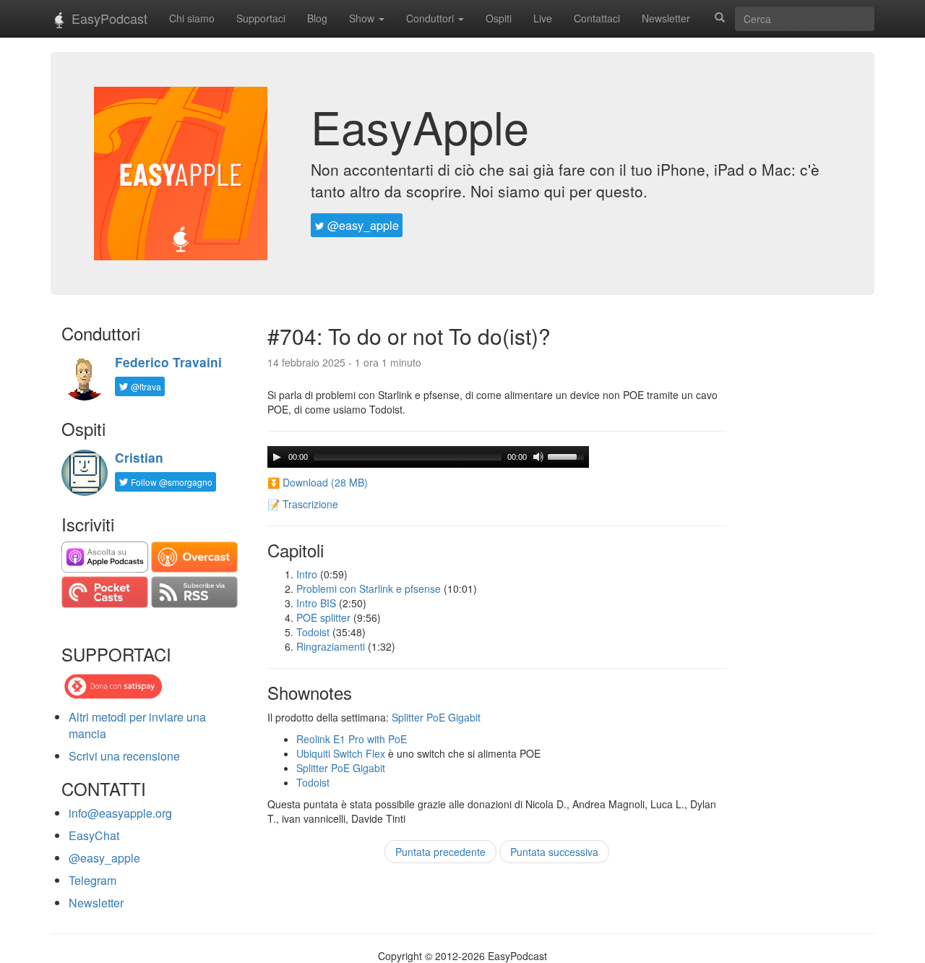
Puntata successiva (554, 851)
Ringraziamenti (330, 646)
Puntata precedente (440, 851)
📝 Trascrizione (302, 504)
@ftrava (145, 386)
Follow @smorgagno (170, 482)
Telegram (92, 880)
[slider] (568, 455)
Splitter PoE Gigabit (436, 717)
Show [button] (363, 18)
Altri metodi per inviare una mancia (137, 725)
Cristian (139, 457)
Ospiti (499, 18)
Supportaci (260, 18)
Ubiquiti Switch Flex (340, 753)
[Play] (277, 457)
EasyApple (420, 125)
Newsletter (666, 18)
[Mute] (538, 457)
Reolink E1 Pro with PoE (351, 739)
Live (542, 18)
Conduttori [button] (431, 18)
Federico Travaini (168, 362)
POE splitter (323, 617)
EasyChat (94, 835)
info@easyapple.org (120, 813)
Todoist (313, 632)
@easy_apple (361, 225)
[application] (428, 457)
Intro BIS (316, 603)
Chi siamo (192, 18)
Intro (306, 574)
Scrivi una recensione (124, 756)
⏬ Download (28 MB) (317, 482)
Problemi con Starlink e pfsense (368, 588)
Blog (317, 18)
